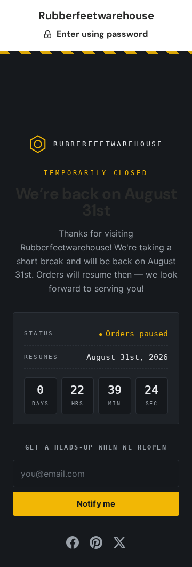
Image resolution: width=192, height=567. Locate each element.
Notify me (96, 504)
